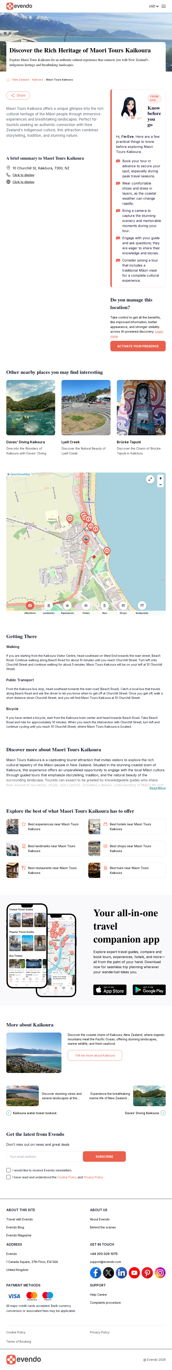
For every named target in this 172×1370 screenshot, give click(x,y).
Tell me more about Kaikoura (95, 1055)
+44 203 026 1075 (104, 1254)
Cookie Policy (67, 1177)
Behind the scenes (103, 1227)
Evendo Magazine (18, 1235)
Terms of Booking (18, 1341)
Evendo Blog (15, 1227)
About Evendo (100, 1219)
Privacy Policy (93, 1177)
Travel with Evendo (19, 1219)
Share (21, 95)
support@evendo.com (105, 1262)
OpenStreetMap (20, 474)
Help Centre (98, 1294)
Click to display (23, 175)
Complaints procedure (105, 1302)
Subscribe (104, 1156)
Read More (158, 788)
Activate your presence (138, 346)
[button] (86, 540)
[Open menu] (164, 6)
